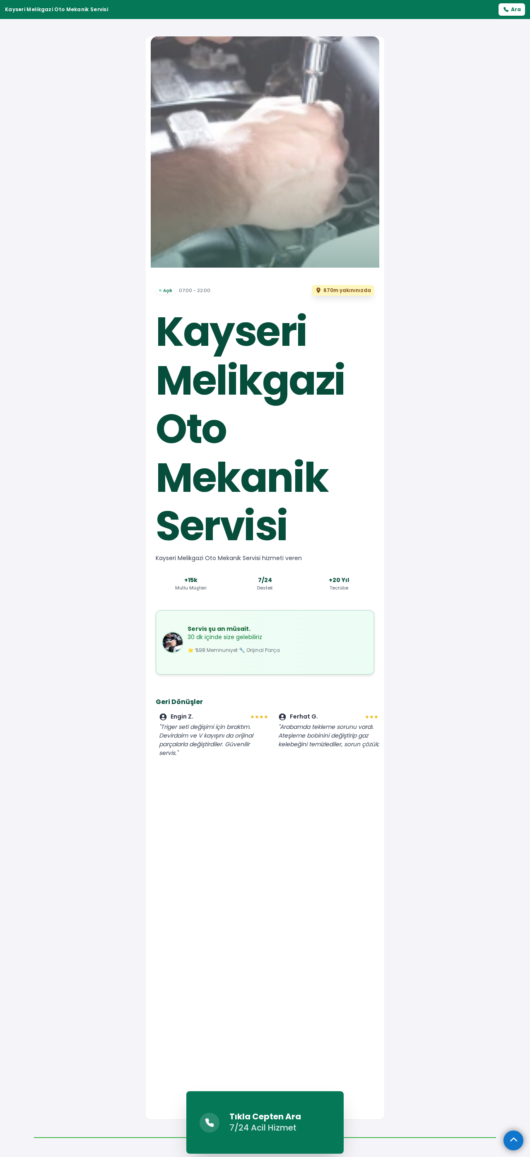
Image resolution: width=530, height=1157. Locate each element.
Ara (516, 9)
